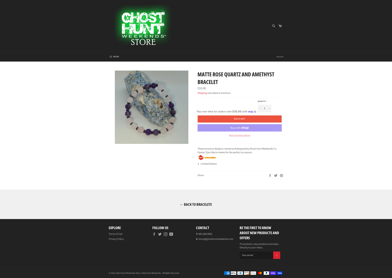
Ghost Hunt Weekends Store (128, 273)
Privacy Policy (116, 239)
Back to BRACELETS (197, 204)
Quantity (262, 101)
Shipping (202, 93)
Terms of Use (115, 234)
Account (280, 56)
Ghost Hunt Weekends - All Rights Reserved (160, 273)
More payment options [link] (239, 135)
